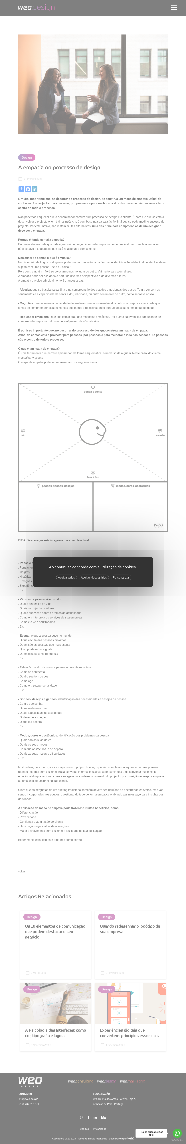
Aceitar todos (66, 577)
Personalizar (121, 577)
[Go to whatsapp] (177, 1133)
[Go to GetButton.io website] (177, 1140)
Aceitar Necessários (94, 577)
